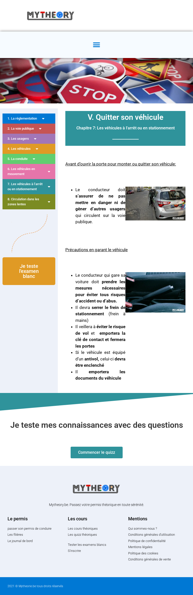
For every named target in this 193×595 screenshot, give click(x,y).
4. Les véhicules (19, 149)
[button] (96, 44)
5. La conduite (18, 159)
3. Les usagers (18, 138)
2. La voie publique (21, 128)
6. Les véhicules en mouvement (21, 171)
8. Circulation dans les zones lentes (23, 201)
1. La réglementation (22, 118)
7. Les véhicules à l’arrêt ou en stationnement (25, 186)
